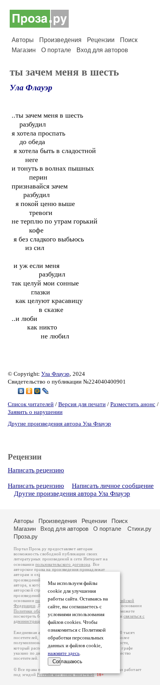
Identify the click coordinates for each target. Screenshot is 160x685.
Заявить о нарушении (35, 412)
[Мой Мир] (37, 391)
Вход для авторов (102, 50)
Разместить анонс (132, 404)
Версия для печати (82, 404)
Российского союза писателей (65, 675)
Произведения (60, 40)
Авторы (23, 40)
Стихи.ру (139, 528)
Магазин (24, 50)
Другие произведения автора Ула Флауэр (59, 424)
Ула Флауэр (31, 87)
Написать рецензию (36, 470)
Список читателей (31, 404)
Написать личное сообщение (113, 486)
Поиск (128, 40)
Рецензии (101, 40)
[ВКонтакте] (21, 391)
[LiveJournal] (46, 391)
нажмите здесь (64, 653)
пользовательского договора (62, 564)
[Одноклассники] (29, 391)
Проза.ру (26, 536)
